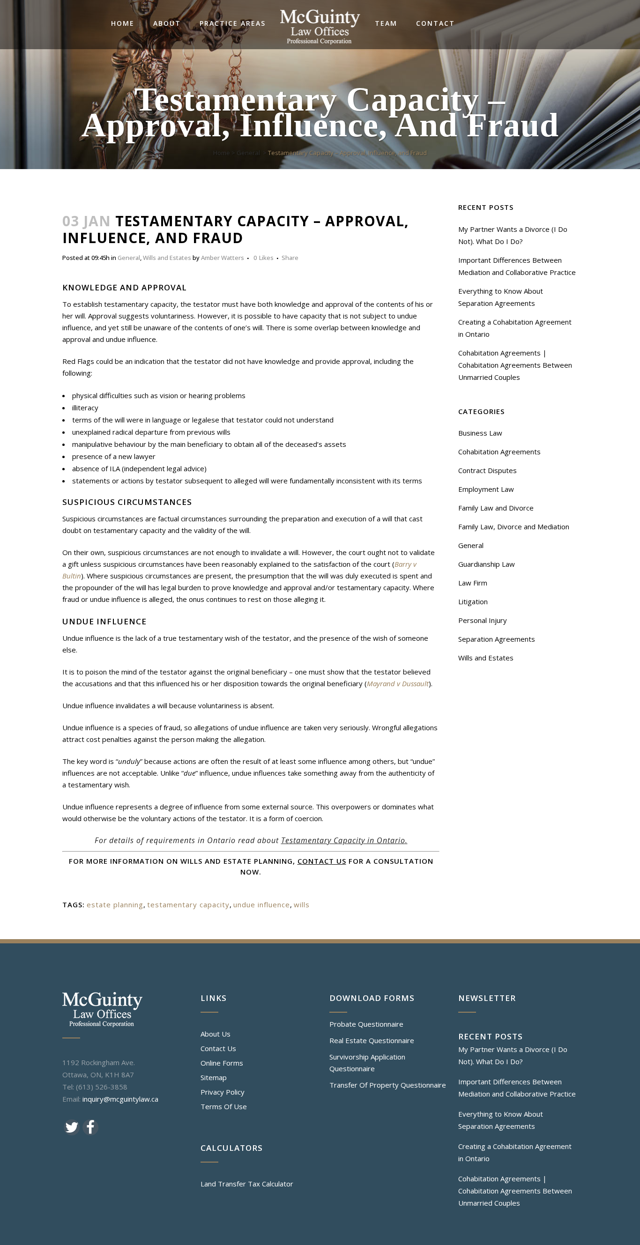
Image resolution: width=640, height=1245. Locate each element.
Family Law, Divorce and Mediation (513, 526)
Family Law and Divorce (496, 507)
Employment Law (486, 489)
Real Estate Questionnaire (371, 1040)
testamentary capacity (188, 904)
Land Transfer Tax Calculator (247, 1183)
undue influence (261, 904)
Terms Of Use (224, 1106)
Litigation (473, 601)
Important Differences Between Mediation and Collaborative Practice (517, 1087)
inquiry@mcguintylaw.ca (120, 1099)
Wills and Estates (167, 257)
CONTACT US (322, 861)
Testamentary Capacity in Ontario (343, 840)
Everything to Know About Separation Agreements (500, 1120)
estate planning (115, 904)
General (248, 152)
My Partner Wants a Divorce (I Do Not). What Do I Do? (512, 1055)
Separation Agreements (496, 639)
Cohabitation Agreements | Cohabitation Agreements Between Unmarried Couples (515, 365)
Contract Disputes (487, 470)
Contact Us (218, 1048)
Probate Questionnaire (366, 1024)
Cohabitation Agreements (499, 451)
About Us (216, 1033)
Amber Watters (222, 257)
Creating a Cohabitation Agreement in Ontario (515, 1152)
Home (221, 152)
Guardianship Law (486, 564)
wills (302, 904)
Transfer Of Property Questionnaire (387, 1084)
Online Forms (222, 1063)
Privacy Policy (223, 1092)
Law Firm (472, 582)
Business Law (480, 432)
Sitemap (214, 1077)
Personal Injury (482, 620)
